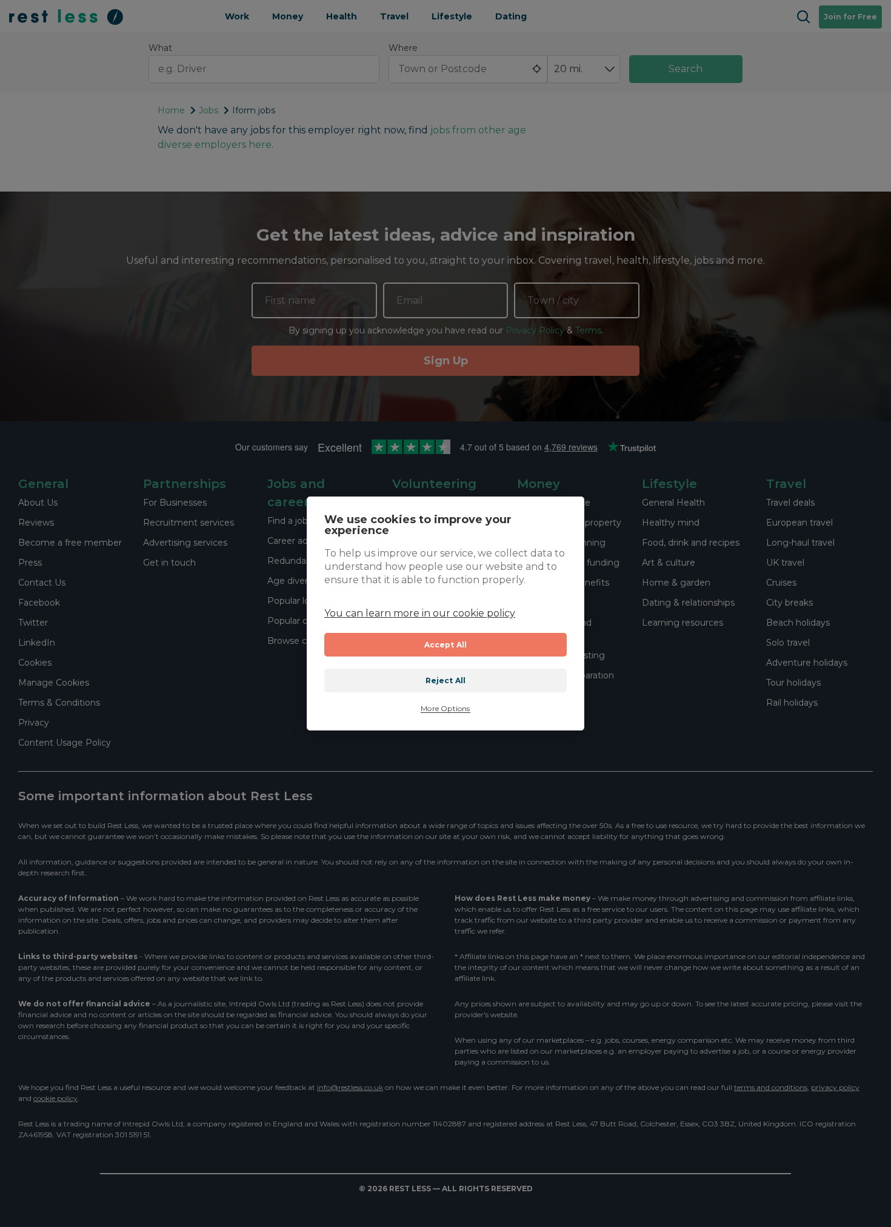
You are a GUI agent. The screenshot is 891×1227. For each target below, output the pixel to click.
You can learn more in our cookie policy (419, 613)
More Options (445, 708)
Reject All (445, 680)
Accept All (445, 644)
